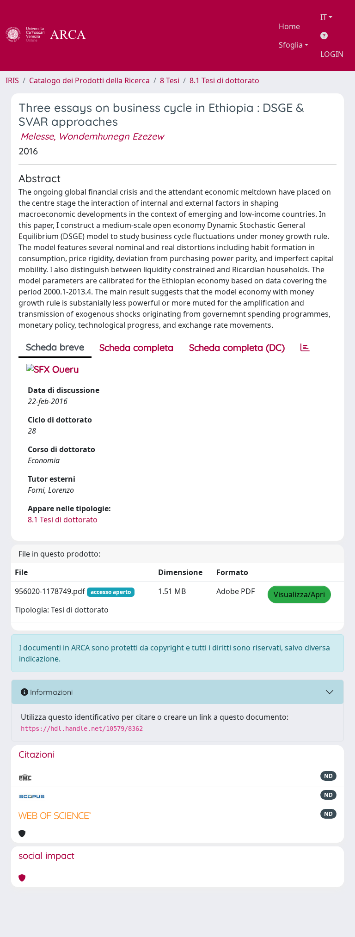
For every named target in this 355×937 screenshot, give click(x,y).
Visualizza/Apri (299, 594)
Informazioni (50, 692)
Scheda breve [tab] (55, 347)
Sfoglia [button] (291, 45)
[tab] (305, 347)
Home (289, 26)
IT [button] (323, 17)
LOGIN (331, 54)
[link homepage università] (111, 35)
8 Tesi (169, 80)
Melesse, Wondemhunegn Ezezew (92, 136)
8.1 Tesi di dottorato (224, 80)
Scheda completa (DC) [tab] (237, 347)
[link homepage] (51, 35)
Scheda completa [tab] (136, 347)
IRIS (12, 80)
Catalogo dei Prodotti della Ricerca (89, 80)
